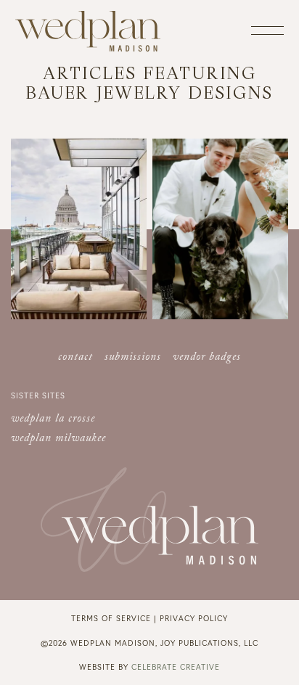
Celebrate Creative (175, 666)
